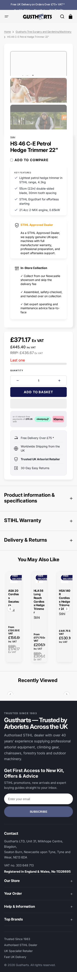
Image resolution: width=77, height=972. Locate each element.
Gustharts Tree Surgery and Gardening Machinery (43, 31)
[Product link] (14, 616)
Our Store (12, 881)
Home (7, 31)
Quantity (16, 370)
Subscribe (38, 811)
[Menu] (6, 16)
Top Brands (13, 919)
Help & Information (19, 906)
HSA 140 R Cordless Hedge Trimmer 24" (64, 599)
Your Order (13, 893)
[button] (62, 16)
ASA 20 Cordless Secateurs (13, 598)
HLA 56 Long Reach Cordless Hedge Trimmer (39, 601)
